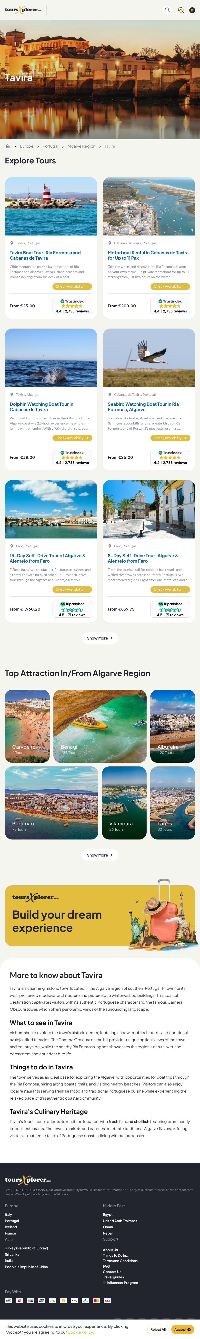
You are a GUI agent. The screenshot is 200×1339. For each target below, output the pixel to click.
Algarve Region (81, 146)
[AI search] (181, 10)
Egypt (108, 1214)
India (9, 1260)
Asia (9, 1239)
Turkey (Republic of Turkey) (26, 1248)
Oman (108, 1227)
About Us (110, 1249)
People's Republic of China (26, 1266)
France (10, 1233)
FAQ (106, 1266)
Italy (8, 1214)
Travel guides (113, 1277)
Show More (97, 638)
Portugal (50, 146)
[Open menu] (192, 10)
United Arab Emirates (120, 1220)
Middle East (114, 1205)
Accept (180, 1329)
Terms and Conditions (120, 1260)
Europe (26, 146)
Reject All (158, 1329)
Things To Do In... (116, 1255)
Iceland (11, 1227)
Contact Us (112, 1271)
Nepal (107, 1233)
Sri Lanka (12, 1254)
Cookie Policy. (81, 1332)
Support (110, 1239)
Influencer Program (122, 1282)
